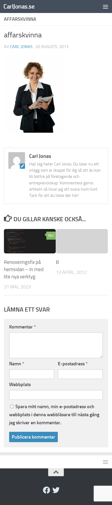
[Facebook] (46, 490)
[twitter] (56, 490)
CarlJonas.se (18, 6)
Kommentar (22, 326)
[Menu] (105, 6)
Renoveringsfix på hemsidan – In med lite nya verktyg (23, 269)
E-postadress (73, 363)
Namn (16, 363)
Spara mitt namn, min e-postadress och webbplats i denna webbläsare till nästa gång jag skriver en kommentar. (54, 414)
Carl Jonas (21, 46)
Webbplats (20, 384)
